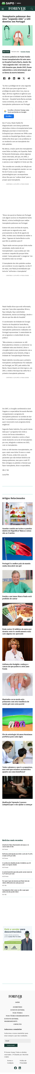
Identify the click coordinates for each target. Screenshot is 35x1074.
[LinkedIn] (14, 78)
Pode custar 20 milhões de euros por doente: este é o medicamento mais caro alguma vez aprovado (17, 631)
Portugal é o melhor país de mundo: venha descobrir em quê (16, 565)
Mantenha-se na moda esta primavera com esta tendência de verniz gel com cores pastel (15, 701)
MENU (19, 3)
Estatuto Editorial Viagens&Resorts (11, 1020)
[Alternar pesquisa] (32, 9)
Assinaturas (17, 1007)
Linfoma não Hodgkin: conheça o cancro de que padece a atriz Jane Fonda (15, 666)
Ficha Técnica (17, 1013)
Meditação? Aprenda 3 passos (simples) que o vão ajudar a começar (17, 803)
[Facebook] (4, 78)
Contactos (17, 1024)
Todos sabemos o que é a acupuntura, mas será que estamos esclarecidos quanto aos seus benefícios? (17, 769)
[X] (24, 78)
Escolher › (9, 116)
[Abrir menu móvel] (3, 9)
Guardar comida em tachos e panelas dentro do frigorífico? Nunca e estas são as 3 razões (17, 531)
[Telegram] (29, 78)
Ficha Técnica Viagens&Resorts (17, 1016)
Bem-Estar (6, 52)
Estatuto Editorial (17, 1010)
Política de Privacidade (23, 1062)
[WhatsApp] (9, 78)
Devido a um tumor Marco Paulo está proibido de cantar (17, 597)
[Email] (19, 78)
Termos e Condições (10, 1062)
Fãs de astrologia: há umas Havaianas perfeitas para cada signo (17, 735)
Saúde (17, 1002)
